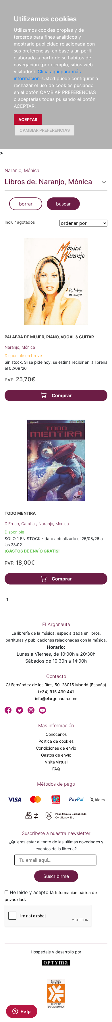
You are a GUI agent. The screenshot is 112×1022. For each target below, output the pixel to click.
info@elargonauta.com (56, 698)
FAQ (56, 768)
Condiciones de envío (56, 748)
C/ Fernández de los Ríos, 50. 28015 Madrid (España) (56, 684)
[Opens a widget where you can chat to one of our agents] (21, 1012)
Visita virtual (56, 761)
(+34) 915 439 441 (56, 691)
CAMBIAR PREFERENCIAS (45, 130)
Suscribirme (56, 876)
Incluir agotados (20, 222)
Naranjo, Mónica (20, 347)
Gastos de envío (56, 755)
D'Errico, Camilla (20, 523)
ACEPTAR (27, 119)
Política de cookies (56, 741)
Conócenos (56, 734)
